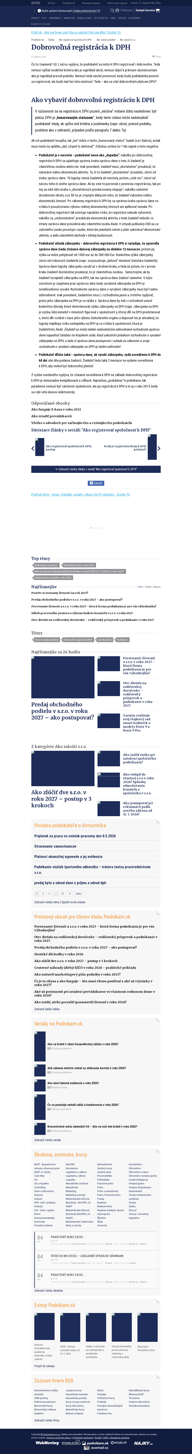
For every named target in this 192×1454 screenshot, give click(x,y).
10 (62, 893)
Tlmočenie (134, 1398)
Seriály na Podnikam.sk (58, 1024)
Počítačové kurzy (106, 1398)
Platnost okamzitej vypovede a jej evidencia (68, 856)
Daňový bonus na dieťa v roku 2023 (53, 577)
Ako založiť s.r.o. (128, 39)
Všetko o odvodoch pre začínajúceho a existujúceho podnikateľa (81, 423)
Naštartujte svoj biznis (46, 565)
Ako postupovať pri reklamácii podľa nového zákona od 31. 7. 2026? (138, 808)
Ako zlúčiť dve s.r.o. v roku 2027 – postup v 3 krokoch (61, 799)
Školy (100, 1221)
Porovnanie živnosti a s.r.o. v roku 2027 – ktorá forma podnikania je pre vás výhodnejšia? (93, 606)
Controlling (40, 1187)
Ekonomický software (45, 1409)
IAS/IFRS (70, 1164)
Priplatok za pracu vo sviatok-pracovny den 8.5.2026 (75, 836)
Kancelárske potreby (76, 1398)
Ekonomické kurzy (43, 1405)
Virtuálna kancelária (139, 1405)
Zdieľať (97, 483)
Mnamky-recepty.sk (91, 3)
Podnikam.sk (68, 3)
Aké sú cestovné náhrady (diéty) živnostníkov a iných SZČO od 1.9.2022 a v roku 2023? (79, 571)
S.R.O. (44, 18)
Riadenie (101, 1202)
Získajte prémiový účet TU (86, 11)
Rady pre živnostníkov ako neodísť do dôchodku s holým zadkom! (43, 1352)
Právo (100, 1187)
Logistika (70, 1179)
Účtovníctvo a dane (138, 1171)
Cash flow (39, 1175)
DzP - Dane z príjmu (44, 1210)
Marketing (69, 18)
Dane (113, 18)
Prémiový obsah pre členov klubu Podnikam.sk (82, 917)
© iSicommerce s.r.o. (51, 1434)
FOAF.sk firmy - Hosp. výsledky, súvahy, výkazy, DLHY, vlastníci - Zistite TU (80, 494)
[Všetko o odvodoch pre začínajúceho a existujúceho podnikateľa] (96, 1327)
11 (70, 893)
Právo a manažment (107, 1191)
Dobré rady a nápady (117, 3)
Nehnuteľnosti (104, 1164)
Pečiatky (101, 1394)
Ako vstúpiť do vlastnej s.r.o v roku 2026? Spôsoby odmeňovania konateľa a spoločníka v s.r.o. (138, 784)
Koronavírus (72, 1168)
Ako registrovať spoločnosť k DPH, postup (69, 448)
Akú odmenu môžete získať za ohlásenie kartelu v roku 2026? (86, 1068)
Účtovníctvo (101, 18)
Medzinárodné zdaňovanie (79, 1221)
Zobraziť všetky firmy (46, 1420)
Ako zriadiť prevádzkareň (51, 416)
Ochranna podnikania (61, 1048)
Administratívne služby (46, 1390)
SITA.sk (51, 3)
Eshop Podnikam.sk (54, 1305)
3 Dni (140, 587)
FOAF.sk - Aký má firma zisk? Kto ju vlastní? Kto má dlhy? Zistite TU (76, 32)
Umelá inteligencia (138, 1179)
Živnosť (35, 18)
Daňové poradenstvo (45, 1401)
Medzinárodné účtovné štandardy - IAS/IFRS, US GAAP (78, 1202)
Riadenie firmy (104, 1206)
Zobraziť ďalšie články (47, 1009)
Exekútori (39, 1413)
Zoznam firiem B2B (53, 1381)
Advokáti (39, 1394)
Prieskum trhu (104, 1413)
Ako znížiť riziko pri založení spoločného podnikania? (139, 758)
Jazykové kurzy (74, 1390)
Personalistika (104, 1175)
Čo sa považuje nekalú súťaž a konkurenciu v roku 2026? (83, 1105)
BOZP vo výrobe (42, 1171)
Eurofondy (39, 1221)
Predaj (100, 1198)
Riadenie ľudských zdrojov (110, 1210)
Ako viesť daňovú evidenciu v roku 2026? (73, 1083)
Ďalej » (79, 893)
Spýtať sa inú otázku (73, 902)
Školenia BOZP (136, 1394)
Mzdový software (74, 1413)
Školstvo (101, 1217)
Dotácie (38, 1198)
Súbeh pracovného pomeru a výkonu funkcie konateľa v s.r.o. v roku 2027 (82, 613)
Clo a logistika (41, 1183)
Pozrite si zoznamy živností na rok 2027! (59, 593)
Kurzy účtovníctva (75, 1405)
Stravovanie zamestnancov (55, 846)
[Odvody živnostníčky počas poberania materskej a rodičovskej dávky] (122, 1327)
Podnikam (122, 639)
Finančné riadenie (43, 1225)
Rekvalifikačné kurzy (139, 1390)
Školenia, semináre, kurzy (60, 1155)
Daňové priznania (59, 1087)
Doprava (38, 1194)
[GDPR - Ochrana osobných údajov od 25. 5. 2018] (70, 1327)
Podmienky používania (82, 1437)
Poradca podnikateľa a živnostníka (70, 825)
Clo (36, 1179)
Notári (100, 1390)
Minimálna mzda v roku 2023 (79, 565)
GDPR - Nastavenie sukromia (116, 1437)
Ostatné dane (104, 1171)
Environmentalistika (44, 1217)
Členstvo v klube (40, 24)
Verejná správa (136, 1183)
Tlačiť (158, 56)
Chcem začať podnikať (46, 639)
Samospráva (103, 1213)
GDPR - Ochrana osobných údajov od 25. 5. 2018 (70, 1350)
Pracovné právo (105, 1183)
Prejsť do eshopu (44, 1366)
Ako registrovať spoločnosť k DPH (75, 39)
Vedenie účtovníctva (139, 1401)
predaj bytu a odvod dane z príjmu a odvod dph (70, 883)
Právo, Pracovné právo (109, 1194)
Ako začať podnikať (106, 39)
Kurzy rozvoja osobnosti (78, 1401)
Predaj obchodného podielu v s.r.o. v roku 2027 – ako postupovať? (77, 599)
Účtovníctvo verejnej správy (143, 1175)
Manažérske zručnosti (77, 1183)
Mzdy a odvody (73, 1225)
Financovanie (84, 18)
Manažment (55, 18)
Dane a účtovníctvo (44, 1191)
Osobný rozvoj (104, 1168)
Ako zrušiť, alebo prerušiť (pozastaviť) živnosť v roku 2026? (80, 1002)
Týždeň (148, 587)
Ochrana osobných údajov (58, 1437)
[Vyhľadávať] (112, 11)
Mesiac (157, 587)
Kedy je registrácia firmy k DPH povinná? (125, 448)
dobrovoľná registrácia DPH (78, 639)
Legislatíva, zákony (75, 1175)
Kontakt (98, 1437)
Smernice (102, 1225)
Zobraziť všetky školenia (48, 1290)
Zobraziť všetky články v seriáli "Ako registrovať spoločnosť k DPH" (97, 469)
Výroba (132, 1202)
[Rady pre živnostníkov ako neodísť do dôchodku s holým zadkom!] (44, 1326)
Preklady (101, 1401)
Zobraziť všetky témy (47, 902)
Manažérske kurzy (75, 1409)
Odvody (122, 18)
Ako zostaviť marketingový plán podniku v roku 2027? (77, 974)
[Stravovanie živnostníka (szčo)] (147, 1327)
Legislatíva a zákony (76, 1171)
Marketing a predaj (75, 1194)
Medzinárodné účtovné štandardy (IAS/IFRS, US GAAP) (78, 1214)
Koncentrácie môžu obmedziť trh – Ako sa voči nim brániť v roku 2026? (92, 1126)
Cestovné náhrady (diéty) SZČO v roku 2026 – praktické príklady (85, 968)
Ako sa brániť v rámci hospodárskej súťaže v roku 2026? (82, 1044)
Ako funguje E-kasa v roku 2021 (56, 409)
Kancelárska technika (77, 1394)
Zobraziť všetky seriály (47, 1140)
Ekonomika (134, 18)
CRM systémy (41, 1398)
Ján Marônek (104, 639)
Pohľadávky (103, 1179)
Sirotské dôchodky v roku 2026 (58, 954)
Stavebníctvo (135, 1164)
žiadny (132, 1206)
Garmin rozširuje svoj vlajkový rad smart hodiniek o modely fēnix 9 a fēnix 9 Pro (136, 723)
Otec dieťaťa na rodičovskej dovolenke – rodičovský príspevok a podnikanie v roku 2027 (92, 620)
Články (51, 39)
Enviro (37, 1213)
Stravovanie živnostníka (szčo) (146, 1348)
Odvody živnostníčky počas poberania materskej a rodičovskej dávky (121, 1352)
